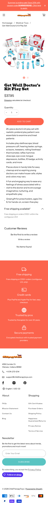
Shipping (8, 100)
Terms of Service (35, 431)
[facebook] (3, 383)
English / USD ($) (12, 388)
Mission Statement (10, 408)
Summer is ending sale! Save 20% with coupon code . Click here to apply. (24, 5)
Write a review (24, 239)
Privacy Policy (34, 469)
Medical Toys (22, 23)
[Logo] (24, 15)
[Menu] (4, 15)
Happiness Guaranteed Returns (37, 420)
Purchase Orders (35, 408)
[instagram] (14, 383)
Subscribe (24, 462)
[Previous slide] (6, 51)
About (5, 395)
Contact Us (7, 413)
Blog (4, 419)
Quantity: (8, 107)
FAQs (4, 403)
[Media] (24, 51)
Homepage (7, 23)
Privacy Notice (34, 426)
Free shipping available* (17, 208)
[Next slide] (42, 51)
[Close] (45, 5)
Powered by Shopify (34, 489)
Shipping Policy (34, 413)
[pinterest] (25, 383)
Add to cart (24, 121)
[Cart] (44, 15)
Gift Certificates (35, 403)
